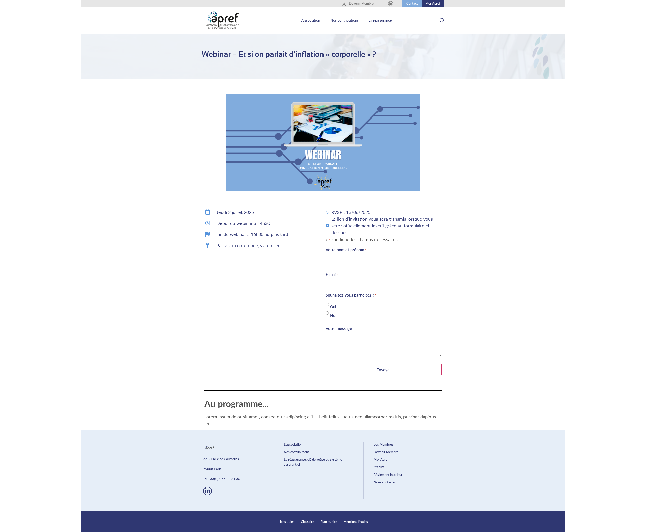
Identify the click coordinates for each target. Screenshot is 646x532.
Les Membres (383, 444)
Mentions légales (355, 522)
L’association (310, 20)
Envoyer (383, 369)
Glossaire (307, 522)
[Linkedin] (391, 3)
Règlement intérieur (388, 474)
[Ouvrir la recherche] (441, 20)
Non (333, 315)
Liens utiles (286, 522)
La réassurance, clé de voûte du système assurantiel (313, 461)
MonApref (432, 3)
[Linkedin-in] (207, 491)
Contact (412, 3)
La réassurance (380, 20)
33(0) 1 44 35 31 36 (225, 479)
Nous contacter (385, 482)
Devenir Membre (359, 3)
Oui (333, 307)
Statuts (379, 467)
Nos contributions (344, 20)
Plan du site (328, 522)
